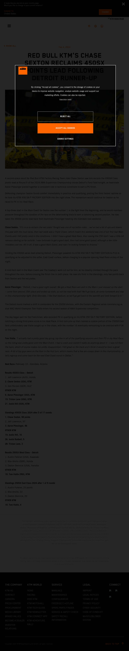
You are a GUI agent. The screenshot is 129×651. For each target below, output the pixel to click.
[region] (65, 105)
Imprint (69, 99)
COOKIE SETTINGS (65, 139)
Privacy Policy (63, 99)
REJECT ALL (65, 116)
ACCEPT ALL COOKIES (65, 128)
